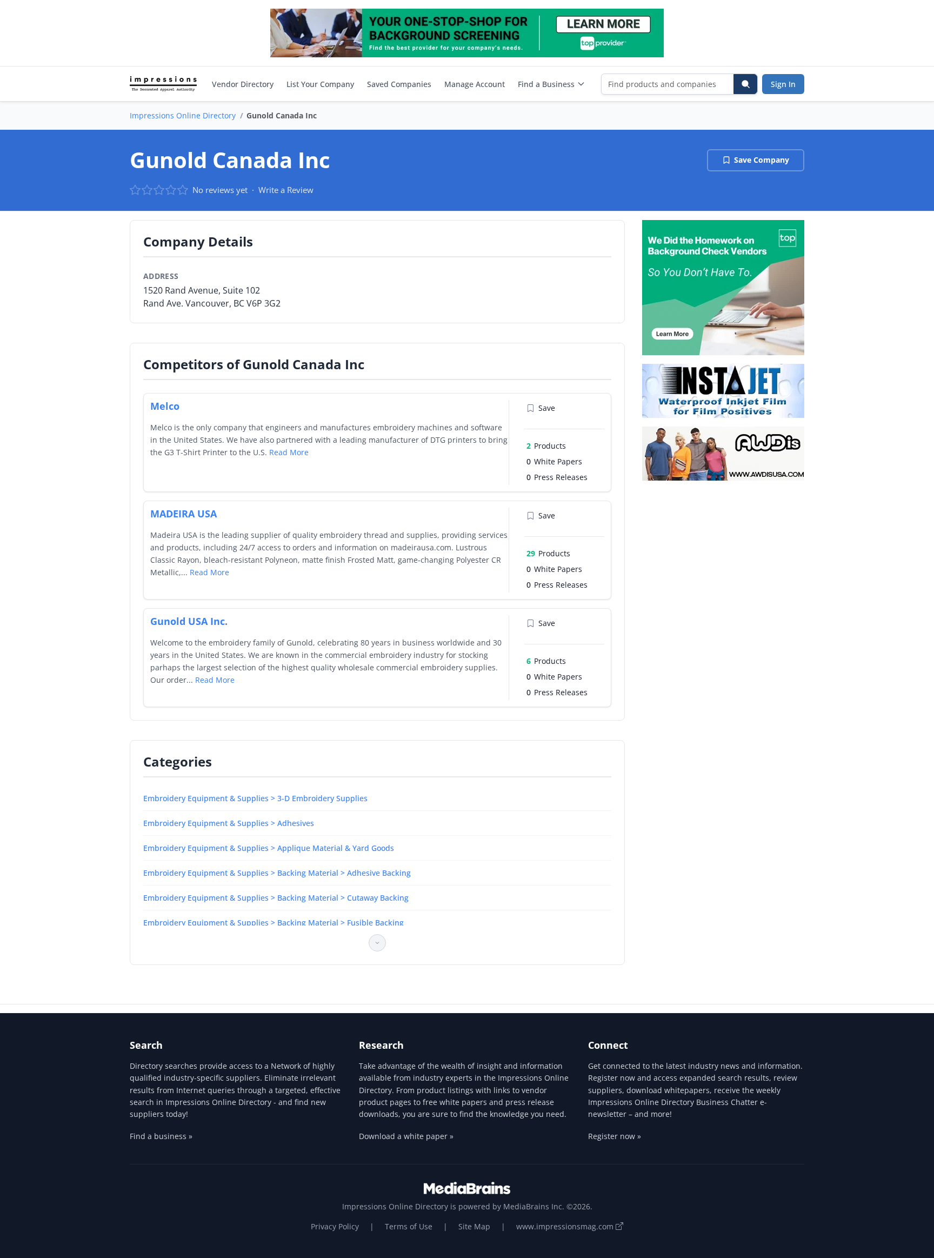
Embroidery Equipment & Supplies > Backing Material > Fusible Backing (273, 922)
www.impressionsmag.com (566, 1226)
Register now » (614, 1136)
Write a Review (285, 189)
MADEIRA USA (183, 513)
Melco (164, 406)
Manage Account (474, 84)
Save (546, 408)
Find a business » (161, 1136)
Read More (289, 452)
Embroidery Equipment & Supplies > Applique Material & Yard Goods (268, 848)
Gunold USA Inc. (189, 621)
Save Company (761, 160)
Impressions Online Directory (183, 115)
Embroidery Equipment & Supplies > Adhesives (228, 823)
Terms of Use (408, 1226)
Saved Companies (399, 84)
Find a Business (546, 84)
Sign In (783, 84)
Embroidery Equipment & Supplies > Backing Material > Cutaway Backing (276, 898)
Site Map (474, 1226)
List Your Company (320, 84)
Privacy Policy (335, 1226)
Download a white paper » (406, 1136)
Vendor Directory (242, 84)
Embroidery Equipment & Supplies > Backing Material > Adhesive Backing (277, 873)
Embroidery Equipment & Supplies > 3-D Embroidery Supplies (255, 798)
